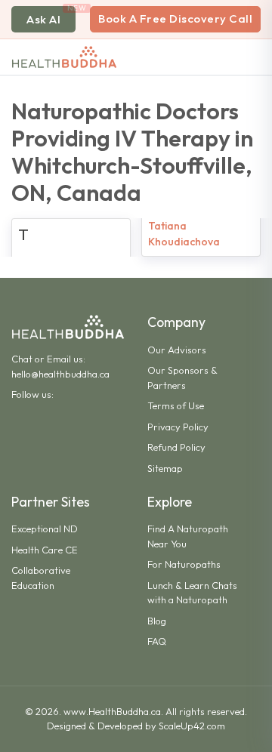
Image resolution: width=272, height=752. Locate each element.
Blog (156, 621)
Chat (21, 359)
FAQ (156, 641)
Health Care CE (44, 550)
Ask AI (43, 19)
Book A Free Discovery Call (175, 18)
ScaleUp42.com (192, 726)
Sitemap (165, 468)
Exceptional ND (44, 528)
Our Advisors (176, 350)
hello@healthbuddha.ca (60, 374)
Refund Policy (176, 447)
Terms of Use (175, 405)
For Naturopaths (184, 564)
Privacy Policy (178, 427)
